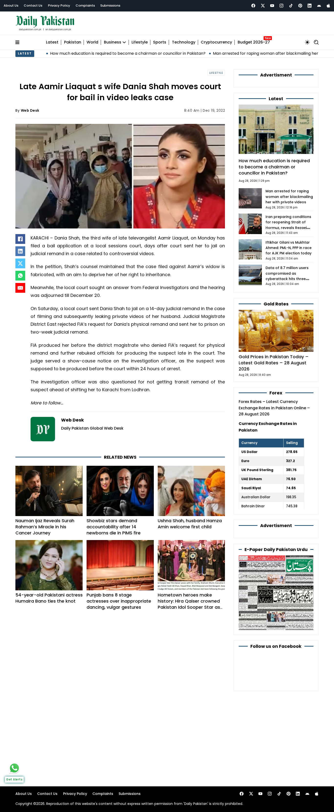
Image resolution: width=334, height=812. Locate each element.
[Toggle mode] (307, 42)
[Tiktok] (291, 6)
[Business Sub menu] (124, 42)
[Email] (20, 288)
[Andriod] (319, 6)
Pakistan (72, 42)
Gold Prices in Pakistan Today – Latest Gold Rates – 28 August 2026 (274, 363)
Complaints (85, 5)
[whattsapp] (14, 768)
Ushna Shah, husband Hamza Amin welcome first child (190, 524)
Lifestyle (140, 42)
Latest (52, 42)
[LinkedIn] (20, 251)
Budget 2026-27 (254, 42)
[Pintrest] (300, 6)
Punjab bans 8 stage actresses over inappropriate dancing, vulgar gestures (119, 601)
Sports (159, 42)
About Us (11, 5)
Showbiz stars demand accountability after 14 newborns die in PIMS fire (114, 527)
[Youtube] (272, 6)
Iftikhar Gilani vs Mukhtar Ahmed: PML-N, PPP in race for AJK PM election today (289, 248)
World (92, 42)
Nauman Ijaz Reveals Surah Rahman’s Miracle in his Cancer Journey (44, 527)
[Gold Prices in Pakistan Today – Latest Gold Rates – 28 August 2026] (276, 330)
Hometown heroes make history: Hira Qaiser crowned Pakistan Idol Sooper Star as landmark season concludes (189, 604)
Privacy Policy (59, 5)
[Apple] (328, 6)
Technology (183, 42)
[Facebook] (253, 6)
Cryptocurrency (216, 42)
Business (112, 42)
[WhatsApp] (20, 276)
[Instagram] (281, 6)
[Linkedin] (310, 6)
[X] (20, 263)
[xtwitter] (263, 6)
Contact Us (33, 5)
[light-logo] (46, 23)
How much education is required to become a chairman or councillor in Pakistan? (91, 53)
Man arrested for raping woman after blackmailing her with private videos (248, 53)
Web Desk (30, 110)
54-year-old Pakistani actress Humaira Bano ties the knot (49, 598)
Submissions (110, 5)
